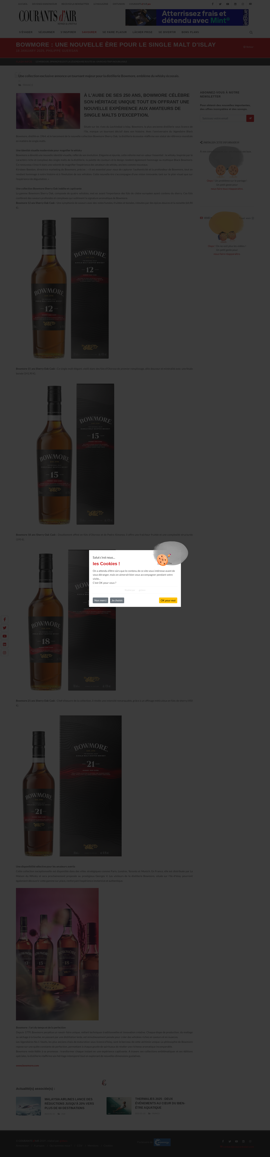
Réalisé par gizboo (135, 590)
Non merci (100, 600)
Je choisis (117, 600)
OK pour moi (168, 600)
